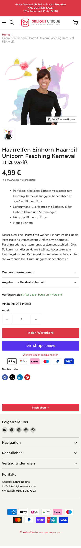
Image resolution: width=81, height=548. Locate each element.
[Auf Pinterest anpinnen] (27, 377)
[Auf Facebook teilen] (5, 377)
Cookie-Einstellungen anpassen (40, 532)
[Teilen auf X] (12, 377)
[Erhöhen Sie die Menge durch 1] (36, 319)
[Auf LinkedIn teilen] (20, 377)
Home (6, 34)
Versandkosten (28, 179)
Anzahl (6, 310)
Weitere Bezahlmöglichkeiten (40, 354)
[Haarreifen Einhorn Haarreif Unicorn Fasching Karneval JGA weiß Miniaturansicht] (8, 133)
